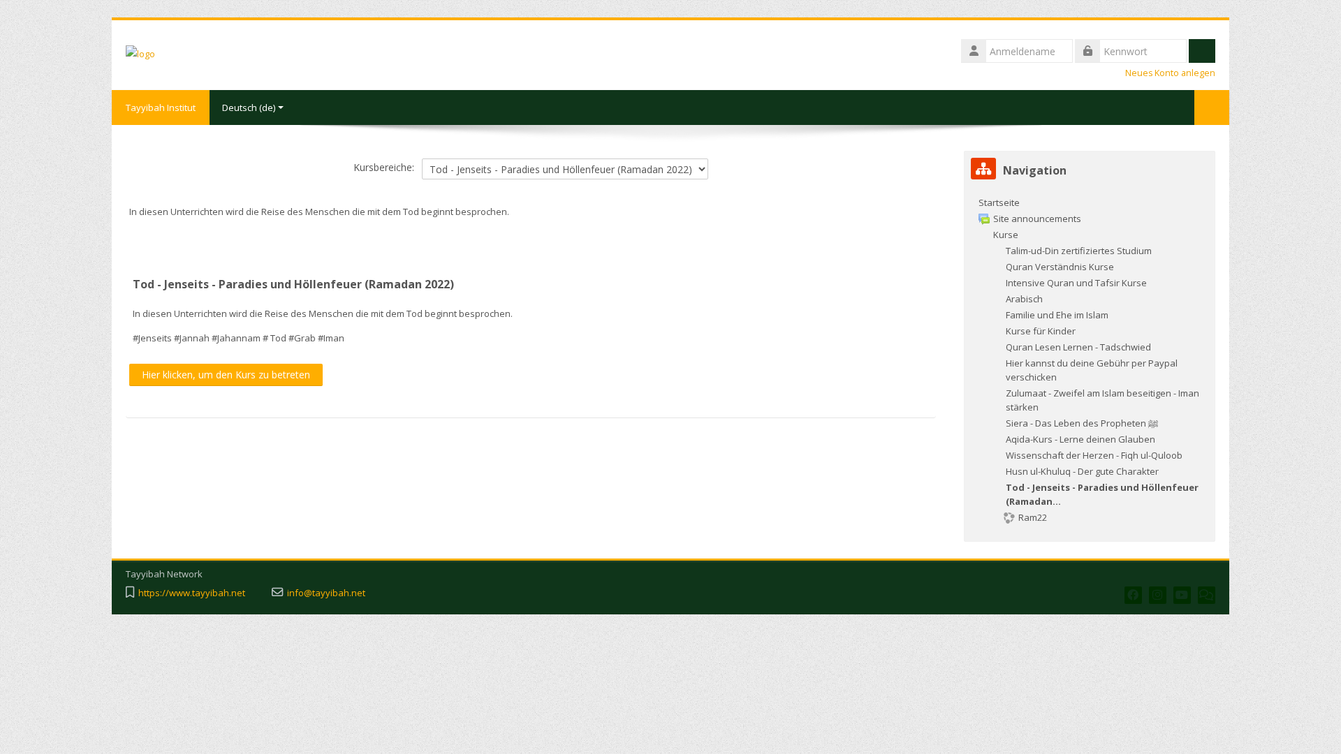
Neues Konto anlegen (1170, 73)
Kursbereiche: (383, 167)
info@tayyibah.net (326, 593)
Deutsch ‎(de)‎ (248, 107)
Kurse (1005, 234)
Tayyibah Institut (161, 107)
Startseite (999, 202)
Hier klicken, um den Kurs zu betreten (226, 374)
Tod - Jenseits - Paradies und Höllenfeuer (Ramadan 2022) (293, 284)
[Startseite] (140, 53)
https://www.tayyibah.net (191, 593)
